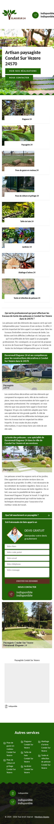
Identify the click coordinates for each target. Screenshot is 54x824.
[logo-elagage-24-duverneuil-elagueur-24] (14, 15)
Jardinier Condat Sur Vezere (28, 769)
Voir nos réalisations (23, 71)
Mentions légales (42, 817)
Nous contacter (19, 78)
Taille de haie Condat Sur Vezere (28, 757)
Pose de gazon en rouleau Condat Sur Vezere (11, 749)
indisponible (24, 592)
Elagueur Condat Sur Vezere (28, 744)
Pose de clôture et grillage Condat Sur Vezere (11, 766)
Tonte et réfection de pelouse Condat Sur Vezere (46, 761)
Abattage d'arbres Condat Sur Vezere (46, 746)
